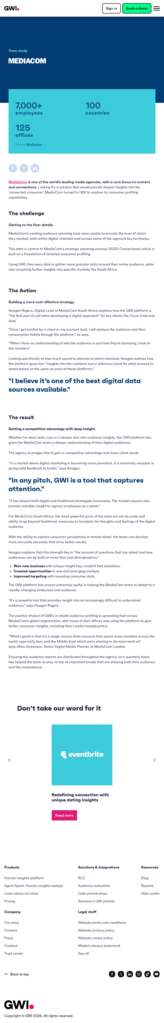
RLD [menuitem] (81, 878)
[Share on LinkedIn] (35, 168)
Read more (64, 815)
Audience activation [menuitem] (94, 886)
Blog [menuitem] (144, 878)
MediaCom (18, 182)
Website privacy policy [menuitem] (96, 930)
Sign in (111, 8)
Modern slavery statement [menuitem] (99, 946)
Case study (18, 50)
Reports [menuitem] (147, 886)
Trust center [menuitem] (13, 953)
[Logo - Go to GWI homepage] (19, 1005)
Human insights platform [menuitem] (24, 878)
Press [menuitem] (8, 938)
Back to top (19, 974)
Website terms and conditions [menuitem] (102, 922)
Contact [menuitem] (11, 946)
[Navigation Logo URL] (11, 8)
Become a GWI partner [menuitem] (96, 901)
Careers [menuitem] (10, 930)
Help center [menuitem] (150, 893)
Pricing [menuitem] (9, 901)
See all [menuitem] (83, 953)
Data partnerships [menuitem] (92, 893)
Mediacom (34, 144)
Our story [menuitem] (11, 922)
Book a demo (137, 8)
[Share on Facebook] (13, 168)
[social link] (112, 974)
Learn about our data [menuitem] (21, 893)
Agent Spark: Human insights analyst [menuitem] (33, 886)
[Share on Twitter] (24, 168)
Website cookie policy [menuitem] (95, 938)
